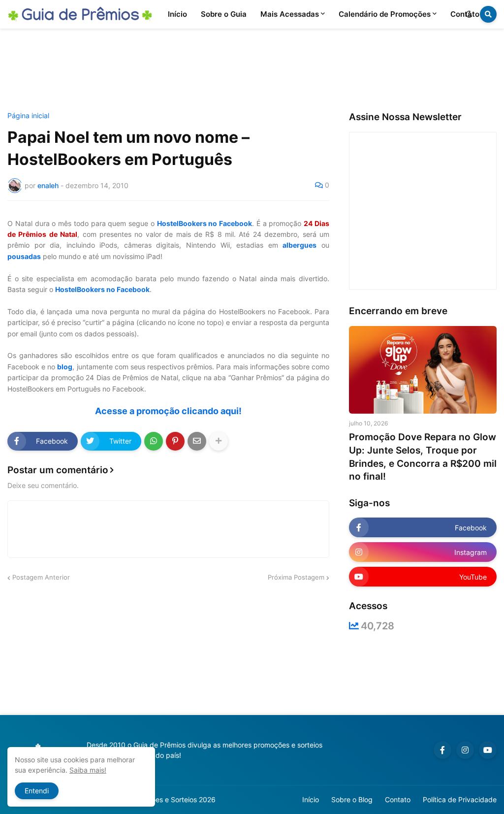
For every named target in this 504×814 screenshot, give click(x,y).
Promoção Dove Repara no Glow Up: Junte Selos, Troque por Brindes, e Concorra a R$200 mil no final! (423, 456)
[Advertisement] (252, 70)
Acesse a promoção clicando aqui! (168, 411)
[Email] (197, 441)
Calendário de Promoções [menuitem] (385, 14)
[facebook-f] (442, 750)
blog (64, 366)
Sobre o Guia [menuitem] (224, 14)
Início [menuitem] (177, 14)
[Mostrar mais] (218, 441)
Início (310, 799)
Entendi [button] (37, 790)
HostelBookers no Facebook (204, 223)
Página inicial (28, 115)
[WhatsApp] (153, 441)
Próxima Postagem (296, 577)
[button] (469, 14)
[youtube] (488, 750)
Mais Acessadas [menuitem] (289, 14)
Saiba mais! (87, 770)
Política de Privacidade (460, 799)
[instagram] (465, 750)
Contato (397, 799)
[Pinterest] (175, 441)
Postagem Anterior (41, 577)
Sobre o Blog (352, 799)
